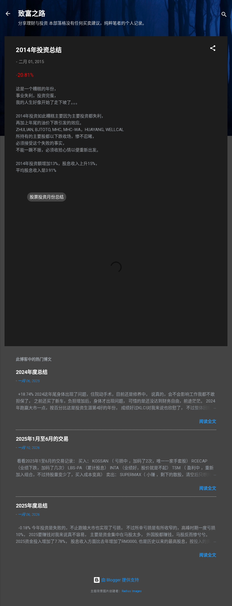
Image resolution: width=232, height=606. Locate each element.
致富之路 (31, 14)
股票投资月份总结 (47, 197)
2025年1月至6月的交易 (42, 439)
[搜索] (224, 15)
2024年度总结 (32, 372)
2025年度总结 (32, 506)
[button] (212, 49)
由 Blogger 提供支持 (119, 580)
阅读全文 (207, 421)
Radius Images (132, 591)
